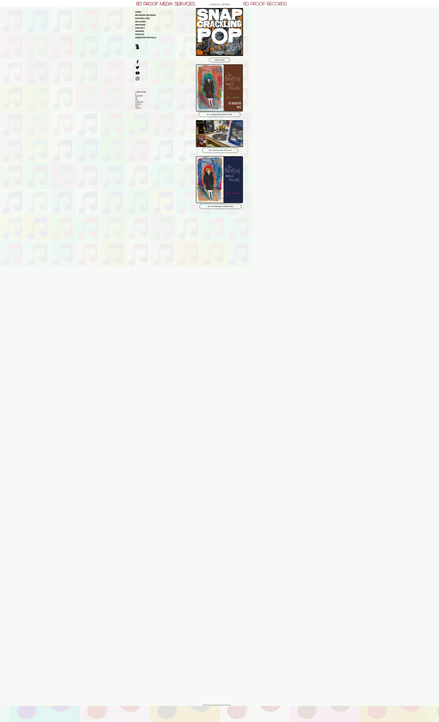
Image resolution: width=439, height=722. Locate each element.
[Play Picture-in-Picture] (235, 52)
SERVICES (140, 24)
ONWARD (139, 31)
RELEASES (140, 21)
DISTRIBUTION (142, 18)
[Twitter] (137, 67)
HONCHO (139, 34)
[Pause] (199, 52)
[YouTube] (137, 73)
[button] (240, 144)
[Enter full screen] (239, 52)
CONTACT (140, 28)
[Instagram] (137, 78)
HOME (138, 12)
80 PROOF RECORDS (145, 15)
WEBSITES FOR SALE (145, 37)
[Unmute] (203, 52)
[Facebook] (137, 61)
